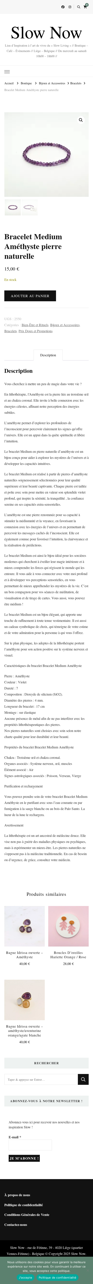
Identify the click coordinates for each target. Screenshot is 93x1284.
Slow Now (46, 31)
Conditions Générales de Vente (26, 1214)
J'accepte (25, 1277)
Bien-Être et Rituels (35, 325)
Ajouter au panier (30, 295)
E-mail (15, 1137)
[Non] (87, 1270)
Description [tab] (48, 355)
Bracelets (10, 331)
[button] (81, 120)
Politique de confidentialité (23, 1204)
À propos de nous (17, 1194)
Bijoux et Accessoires (65, 325)
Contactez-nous (15, 1224)
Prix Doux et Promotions (36, 331)
